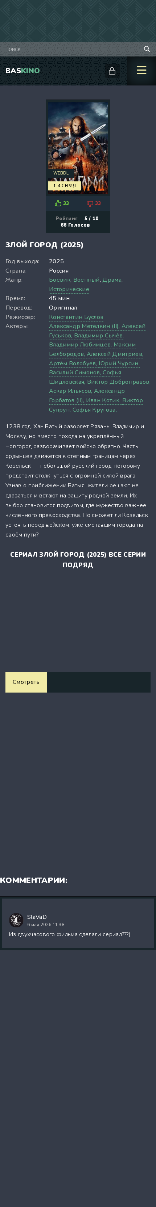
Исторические (69, 289)
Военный (86, 280)
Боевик (59, 280)
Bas (22, 71)
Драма (112, 280)
